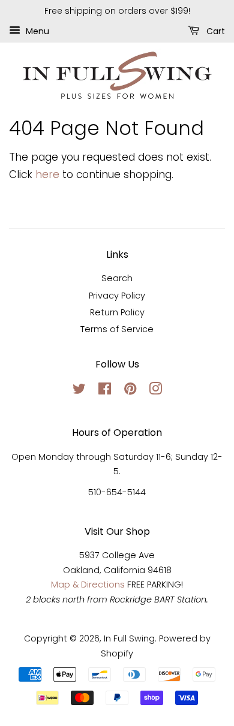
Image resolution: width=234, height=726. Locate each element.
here (47, 174)
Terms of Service (117, 329)
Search (117, 278)
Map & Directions (88, 585)
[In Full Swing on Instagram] (155, 391)
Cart (214, 31)
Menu (36, 31)
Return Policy (117, 312)
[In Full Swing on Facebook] (105, 391)
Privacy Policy (117, 296)
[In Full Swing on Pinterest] (130, 391)
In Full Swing (129, 638)
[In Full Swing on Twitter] (79, 391)
